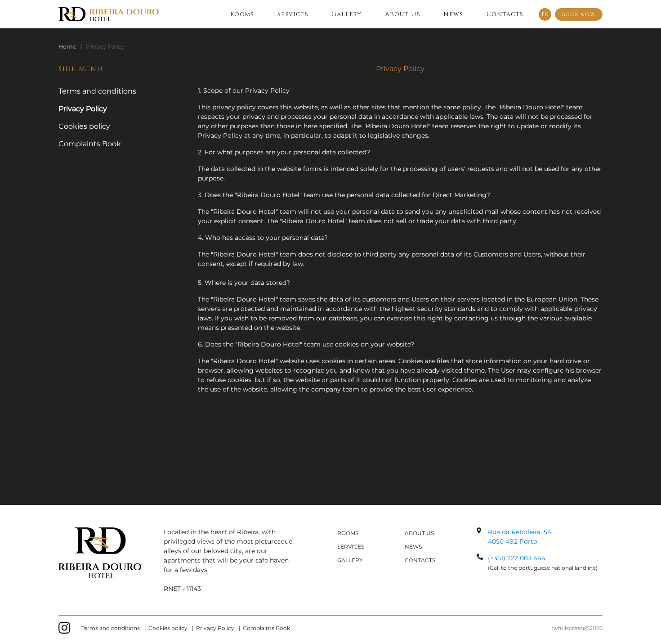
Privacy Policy (215, 628)
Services (292, 14)
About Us (402, 14)
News (453, 14)
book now (578, 14)
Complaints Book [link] (89, 144)
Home (67, 46)
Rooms (242, 14)
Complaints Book (266, 628)
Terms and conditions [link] (97, 91)
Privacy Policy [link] (82, 108)
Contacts (505, 14)
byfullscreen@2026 (577, 628)
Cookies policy (168, 628)
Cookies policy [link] (84, 126)
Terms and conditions (110, 628)
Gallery (346, 14)
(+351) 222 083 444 (516, 558)
